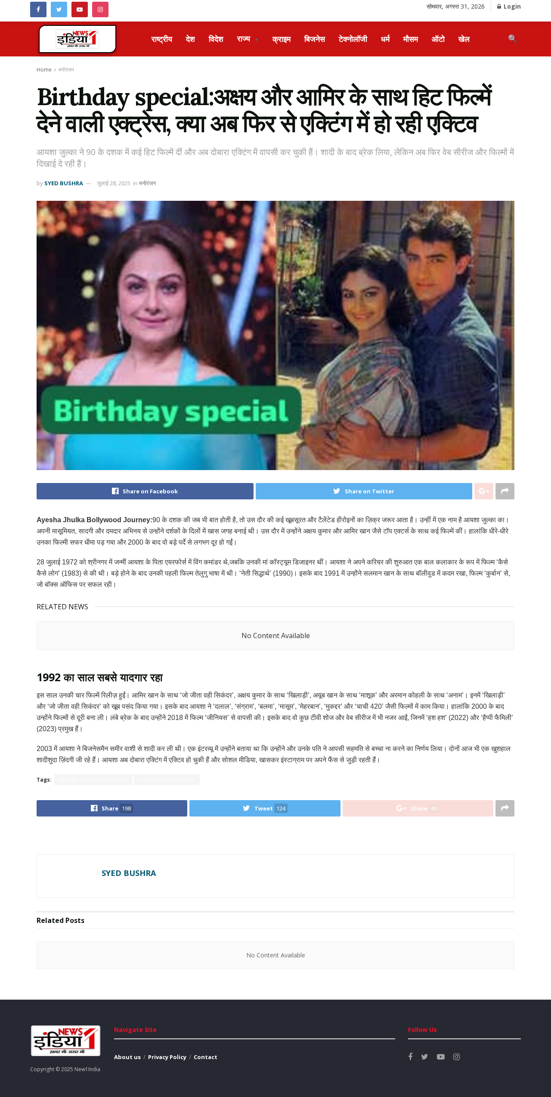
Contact (205, 1057)
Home (44, 69)
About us (127, 1057)
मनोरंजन (66, 69)
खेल (464, 39)
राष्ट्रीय (162, 39)
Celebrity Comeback (166, 779)
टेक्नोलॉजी (353, 39)
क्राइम (281, 39)
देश (190, 39)
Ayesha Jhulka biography (93, 779)
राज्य (248, 38)
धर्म (385, 39)
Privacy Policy (167, 1057)
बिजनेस (314, 39)
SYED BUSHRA (63, 183)
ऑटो (438, 39)
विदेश (216, 39)
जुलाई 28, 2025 (113, 183)
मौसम (410, 39)
